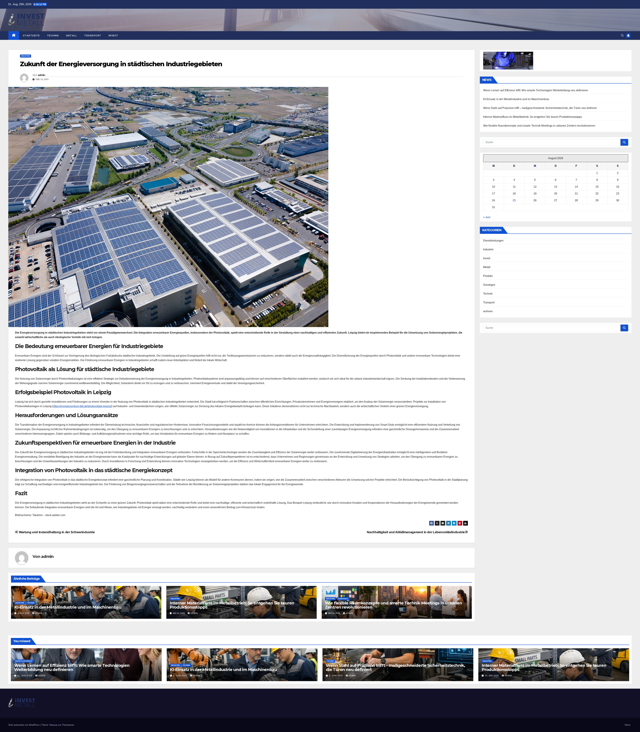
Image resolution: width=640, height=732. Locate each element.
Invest (113, 35)
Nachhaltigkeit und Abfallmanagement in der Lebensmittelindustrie (416, 532)
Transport (92, 35)
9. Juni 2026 (180, 675)
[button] (622, 35)
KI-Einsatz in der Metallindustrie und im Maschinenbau (67, 607)
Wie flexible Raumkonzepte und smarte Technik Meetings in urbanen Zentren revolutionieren (393, 605)
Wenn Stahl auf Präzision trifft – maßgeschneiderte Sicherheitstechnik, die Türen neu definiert (540, 108)
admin (41, 75)
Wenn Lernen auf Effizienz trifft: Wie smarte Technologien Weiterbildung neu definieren (535, 90)
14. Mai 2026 (492, 675)
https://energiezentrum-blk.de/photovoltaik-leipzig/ (82, 406)
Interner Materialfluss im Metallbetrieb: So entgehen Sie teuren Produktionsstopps (232, 605)
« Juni (486, 217)
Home (627, 725)
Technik (53, 35)
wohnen (488, 311)
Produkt (487, 276)
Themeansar (68, 725)
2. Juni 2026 (336, 675)
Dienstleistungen (493, 240)
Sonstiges (343, 599)
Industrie (25, 56)
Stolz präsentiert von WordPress (24, 725)
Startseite (31, 35)
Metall (71, 35)
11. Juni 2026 (25, 675)
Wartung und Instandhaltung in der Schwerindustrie (56, 532)
